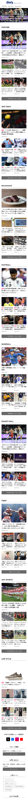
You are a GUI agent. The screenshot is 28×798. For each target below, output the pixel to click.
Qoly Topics (6, 106)
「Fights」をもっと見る (14, 571)
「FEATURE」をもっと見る (14, 98)
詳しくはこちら (14, 754)
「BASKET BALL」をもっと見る (14, 492)
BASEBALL (6, 344)
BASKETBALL (19, 786)
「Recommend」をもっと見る (14, 257)
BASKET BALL (8, 421)
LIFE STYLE (6, 659)
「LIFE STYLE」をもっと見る (14, 728)
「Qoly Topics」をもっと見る (14, 177)
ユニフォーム (9, 780)
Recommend (7, 186)
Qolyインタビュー (10, 783)
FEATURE (5, 27)
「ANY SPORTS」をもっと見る (14, 651)
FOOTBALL (6, 265)
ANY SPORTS (7, 580)
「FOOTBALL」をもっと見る (14, 336)
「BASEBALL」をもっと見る (14, 413)
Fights (4, 501)
